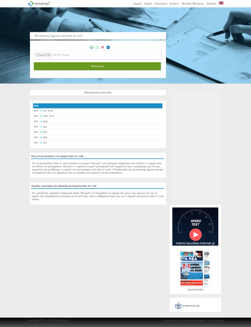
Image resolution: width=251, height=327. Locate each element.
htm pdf (40, 132)
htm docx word (44, 116)
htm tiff (40, 142)
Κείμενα (174, 3)
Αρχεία (148, 3)
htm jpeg (41, 121)
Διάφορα (211, 3)
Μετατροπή (97, 66)
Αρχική (137, 3)
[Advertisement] (111, 19)
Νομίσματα (161, 3)
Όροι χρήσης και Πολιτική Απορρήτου (185, 320)
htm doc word (43, 110)
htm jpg (40, 126)
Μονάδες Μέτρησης (193, 3)
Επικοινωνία (216, 320)
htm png (40, 137)
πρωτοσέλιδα (195, 289)
